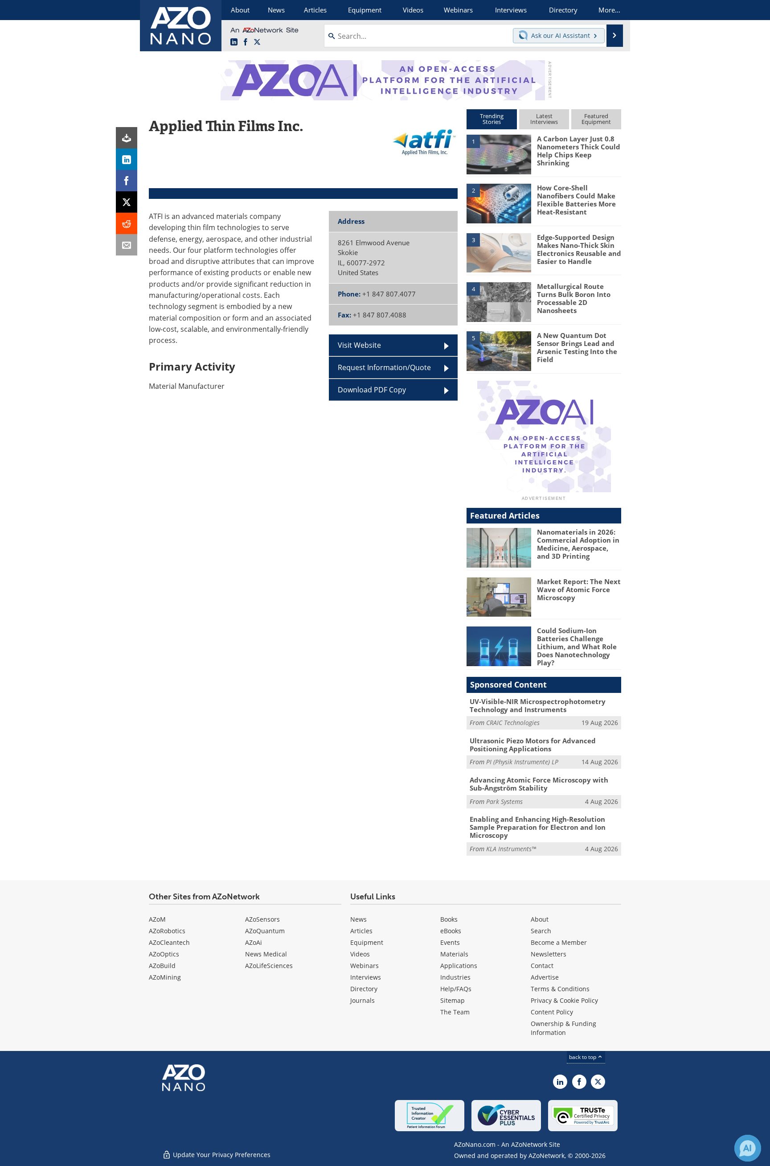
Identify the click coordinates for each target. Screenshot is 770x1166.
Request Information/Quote (384, 367)
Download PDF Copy (372, 390)
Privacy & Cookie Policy (564, 1000)
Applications (458, 965)
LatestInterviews (544, 119)
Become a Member (559, 942)
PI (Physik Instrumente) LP (522, 762)
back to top (583, 1057)
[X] (126, 202)
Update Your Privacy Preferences (220, 1154)
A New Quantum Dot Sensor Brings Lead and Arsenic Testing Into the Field (577, 347)
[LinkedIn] (126, 159)
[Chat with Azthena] (747, 1148)
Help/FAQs (455, 989)
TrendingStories (492, 119)
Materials (454, 954)
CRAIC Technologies (513, 722)
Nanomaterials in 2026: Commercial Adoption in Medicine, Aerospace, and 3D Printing (578, 543)
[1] (499, 154)
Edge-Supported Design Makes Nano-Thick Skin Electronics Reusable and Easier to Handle (579, 249)
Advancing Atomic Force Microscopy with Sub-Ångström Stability (539, 783)
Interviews (365, 977)
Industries (455, 977)
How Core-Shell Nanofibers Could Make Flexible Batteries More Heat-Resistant (576, 199)
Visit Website (359, 345)
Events (450, 942)
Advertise (545, 977)
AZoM (157, 919)
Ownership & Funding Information (563, 1028)
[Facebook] (126, 180)
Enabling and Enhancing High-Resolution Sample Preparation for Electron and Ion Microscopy (538, 827)
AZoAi (253, 942)
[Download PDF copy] (126, 137)
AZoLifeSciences (269, 965)
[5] (499, 350)
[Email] (126, 244)
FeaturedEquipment (596, 119)
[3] (499, 252)
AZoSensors (262, 919)
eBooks (450, 931)
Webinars (364, 965)
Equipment (366, 942)
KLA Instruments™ (511, 849)
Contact (542, 965)
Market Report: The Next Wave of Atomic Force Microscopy (579, 589)
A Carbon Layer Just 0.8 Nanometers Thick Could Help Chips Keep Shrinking (578, 150)
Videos (360, 954)
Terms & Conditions (560, 989)
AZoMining (165, 977)
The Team (455, 1012)
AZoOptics (164, 954)
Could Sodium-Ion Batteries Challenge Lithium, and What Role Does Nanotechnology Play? (577, 646)
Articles (361, 931)
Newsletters (548, 954)
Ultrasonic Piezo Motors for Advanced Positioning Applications (533, 744)
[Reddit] (126, 223)
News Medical (266, 954)
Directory (363, 989)
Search (541, 931)
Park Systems (504, 801)
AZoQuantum (265, 931)
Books (449, 919)
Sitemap (452, 1000)
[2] (499, 203)
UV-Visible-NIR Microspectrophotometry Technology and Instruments (538, 705)
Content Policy (552, 1012)
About (540, 919)
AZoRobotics (167, 931)
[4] (499, 301)
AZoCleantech (169, 942)
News (358, 919)
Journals (362, 1000)
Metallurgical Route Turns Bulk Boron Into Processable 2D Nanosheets (573, 298)
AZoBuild (162, 965)
